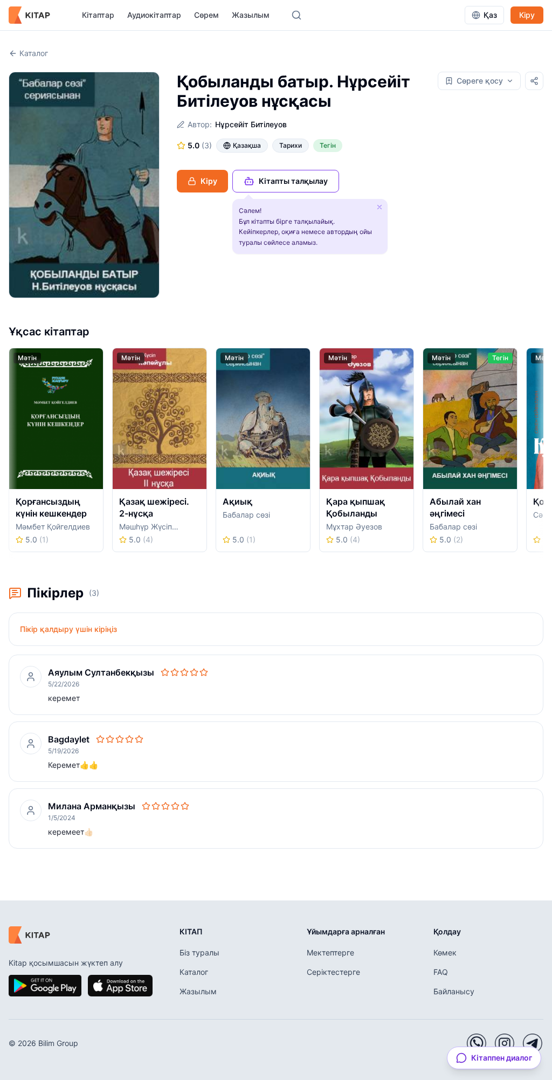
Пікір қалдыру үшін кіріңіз (68, 629)
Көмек (445, 952)
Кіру (527, 14)
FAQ (440, 971)
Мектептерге (330, 952)
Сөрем (206, 14)
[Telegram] (532, 1043)
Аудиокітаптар (154, 14)
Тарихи (290, 145)
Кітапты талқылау (293, 180)
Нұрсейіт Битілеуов (251, 124)
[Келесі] (539, 453)
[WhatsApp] (476, 1043)
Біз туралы (199, 952)
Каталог (33, 53)
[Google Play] (45, 985)
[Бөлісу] (534, 81)
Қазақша (247, 145)
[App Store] (120, 985)
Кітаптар (98, 14)
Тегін (328, 145)
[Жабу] (379, 207)
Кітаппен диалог (501, 1057)
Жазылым (251, 14)
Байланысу (453, 991)
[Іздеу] (296, 15)
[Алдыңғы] (12, 453)
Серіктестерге (333, 971)
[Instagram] (504, 1043)
